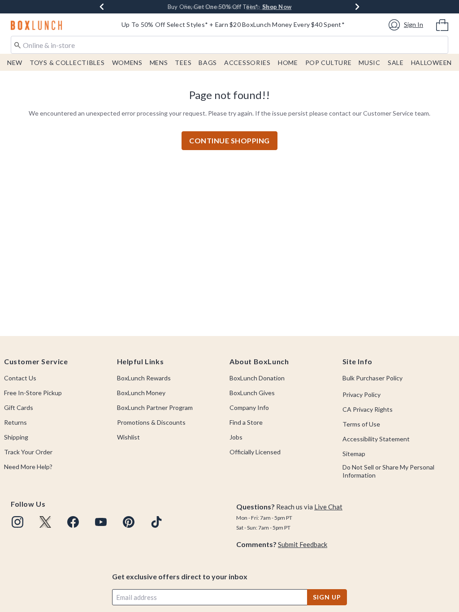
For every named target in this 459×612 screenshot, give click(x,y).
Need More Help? (28, 466)
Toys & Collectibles (67, 62)
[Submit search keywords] (17, 44)
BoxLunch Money (141, 393)
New (14, 62)
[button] (407, 24)
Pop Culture (328, 62)
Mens (159, 62)
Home (288, 62)
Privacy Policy (361, 394)
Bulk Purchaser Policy (372, 378)
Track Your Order (28, 452)
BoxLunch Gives (252, 393)
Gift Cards (18, 407)
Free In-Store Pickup (33, 393)
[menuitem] (442, 24)
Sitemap (353, 453)
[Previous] (101, 6)
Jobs (236, 437)
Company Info (249, 407)
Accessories (247, 62)
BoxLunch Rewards (144, 378)
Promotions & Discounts (151, 422)
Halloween (431, 62)
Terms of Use (361, 424)
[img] (17, 522)
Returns (15, 422)
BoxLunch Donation (257, 378)
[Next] (357, 6)
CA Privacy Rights (367, 409)
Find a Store (246, 422)
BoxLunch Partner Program (155, 407)
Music (370, 62)
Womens (127, 62)
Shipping (16, 437)
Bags (208, 62)
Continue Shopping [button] (229, 140)
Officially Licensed (255, 452)
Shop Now (260, 6)
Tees (183, 62)
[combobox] (229, 45)
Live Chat (328, 507)
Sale (396, 62)
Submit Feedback (302, 544)
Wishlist (128, 437)
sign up (327, 597)
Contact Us (20, 378)
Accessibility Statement (376, 439)
